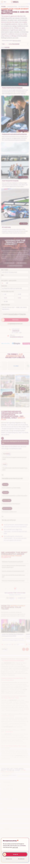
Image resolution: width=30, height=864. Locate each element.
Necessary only (9, 858)
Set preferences (21, 858)
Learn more (15, 847)
